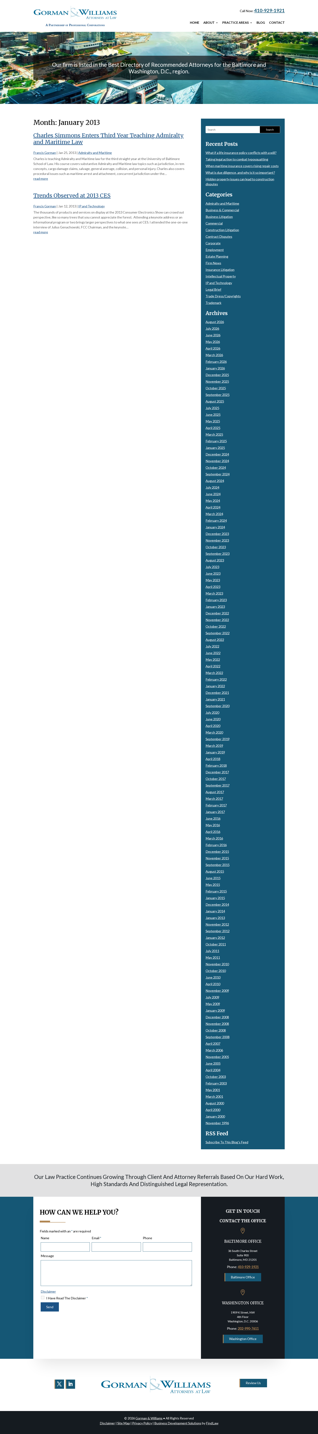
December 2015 (217, 852)
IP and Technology (91, 206)
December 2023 (217, 534)
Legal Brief (213, 289)
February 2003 (216, 1083)
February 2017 (216, 805)
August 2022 (215, 640)
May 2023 (213, 580)
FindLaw (212, 1423)
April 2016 (213, 832)
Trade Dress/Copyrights (223, 296)
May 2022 (213, 660)
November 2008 (217, 1024)
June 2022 (213, 653)
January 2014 (215, 911)
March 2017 (214, 799)
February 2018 (216, 765)
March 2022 (214, 673)
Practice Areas (235, 22)
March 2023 (214, 593)
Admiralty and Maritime (95, 153)
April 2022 (213, 666)
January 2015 (215, 898)
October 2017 (216, 779)
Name (45, 1238)
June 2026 (213, 335)
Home (194, 22)
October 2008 (216, 1030)
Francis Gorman (44, 153)
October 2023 (216, 547)
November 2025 (217, 381)
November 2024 (217, 461)
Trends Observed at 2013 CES (72, 195)
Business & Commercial (222, 210)
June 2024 (213, 494)
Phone (147, 1238)
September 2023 (217, 554)
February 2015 (216, 891)
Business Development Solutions (177, 1423)
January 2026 (215, 368)
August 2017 (215, 792)
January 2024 (215, 527)
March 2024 (214, 514)
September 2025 (217, 395)
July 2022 (212, 646)
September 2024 (217, 474)
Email (96, 1238)
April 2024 (213, 507)
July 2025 (212, 408)
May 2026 (213, 342)
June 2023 (213, 573)
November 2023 (217, 540)
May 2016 (213, 825)
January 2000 (215, 1116)
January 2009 (215, 1010)
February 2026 (216, 362)
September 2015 (217, 865)
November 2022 (217, 620)
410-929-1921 (269, 10)
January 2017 (215, 812)
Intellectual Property (221, 276)
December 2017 (217, 772)
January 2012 (215, 938)
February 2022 (216, 679)
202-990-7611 (248, 1328)
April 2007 (213, 1044)
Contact (277, 22)
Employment (215, 250)
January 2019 (215, 752)
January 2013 (215, 918)
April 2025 (213, 428)
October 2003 (216, 1077)
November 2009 (217, 991)
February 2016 (216, 845)
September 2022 (217, 633)
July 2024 (212, 487)
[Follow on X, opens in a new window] (59, 1384)
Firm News (213, 263)
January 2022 (215, 686)
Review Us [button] (253, 1383)
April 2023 (213, 587)
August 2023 (215, 560)
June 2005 (213, 1063)
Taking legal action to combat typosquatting (237, 159)
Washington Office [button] (243, 1339)
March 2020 (214, 732)
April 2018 (213, 759)
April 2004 (213, 1070)
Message (47, 1256)
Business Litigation (219, 217)
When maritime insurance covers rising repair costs (242, 166)
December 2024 (217, 454)
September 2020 (217, 706)
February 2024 (216, 520)
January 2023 (215, 607)
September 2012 (217, 931)
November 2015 (217, 858)
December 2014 (217, 904)
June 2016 (213, 818)
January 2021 (215, 699)
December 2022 (217, 613)
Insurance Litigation (220, 270)
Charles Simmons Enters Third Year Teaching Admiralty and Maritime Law (108, 138)
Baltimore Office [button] (243, 1277)
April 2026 (213, 348)
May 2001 (213, 1090)
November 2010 (217, 964)
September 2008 (217, 1037)
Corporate (213, 243)
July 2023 (212, 567)
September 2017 (217, 785)
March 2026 (214, 355)
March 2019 (214, 746)
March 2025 (214, 434)
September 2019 (217, 739)
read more (40, 179)
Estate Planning (217, 256)
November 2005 (217, 1057)
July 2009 (212, 997)
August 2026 (215, 322)
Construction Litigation (222, 230)
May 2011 (213, 957)
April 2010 (213, 984)
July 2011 (212, 951)
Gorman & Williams (148, 1418)
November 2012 (217, 924)
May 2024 (213, 501)
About (209, 22)
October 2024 (216, 467)
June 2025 (213, 415)
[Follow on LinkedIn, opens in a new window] (70, 1384)
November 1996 (217, 1123)
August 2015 (215, 871)
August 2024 (215, 481)
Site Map (123, 1423)
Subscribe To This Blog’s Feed (227, 1142)
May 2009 (213, 1004)
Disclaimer (48, 1291)
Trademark (213, 303)
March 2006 (214, 1050)
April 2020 (213, 726)
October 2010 (216, 971)
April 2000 (213, 1110)
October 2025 (216, 388)
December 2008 (217, 1017)
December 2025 (217, 375)
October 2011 (216, 944)
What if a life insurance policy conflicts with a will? (241, 153)
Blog (261, 22)
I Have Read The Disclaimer (67, 1298)
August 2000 (215, 1103)
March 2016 (214, 838)
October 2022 (216, 626)
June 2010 (213, 977)
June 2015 (213, 878)
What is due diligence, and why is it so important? (240, 172)
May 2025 (213, 421)
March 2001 (214, 1096)
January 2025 (215, 448)
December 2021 (217, 693)
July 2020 (212, 712)
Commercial (214, 223)
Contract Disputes (219, 236)
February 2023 (216, 600)
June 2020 (213, 719)
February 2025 (216, 441)
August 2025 (215, 401)
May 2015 (213, 885)
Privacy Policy (142, 1423)
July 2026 (212, 328)
